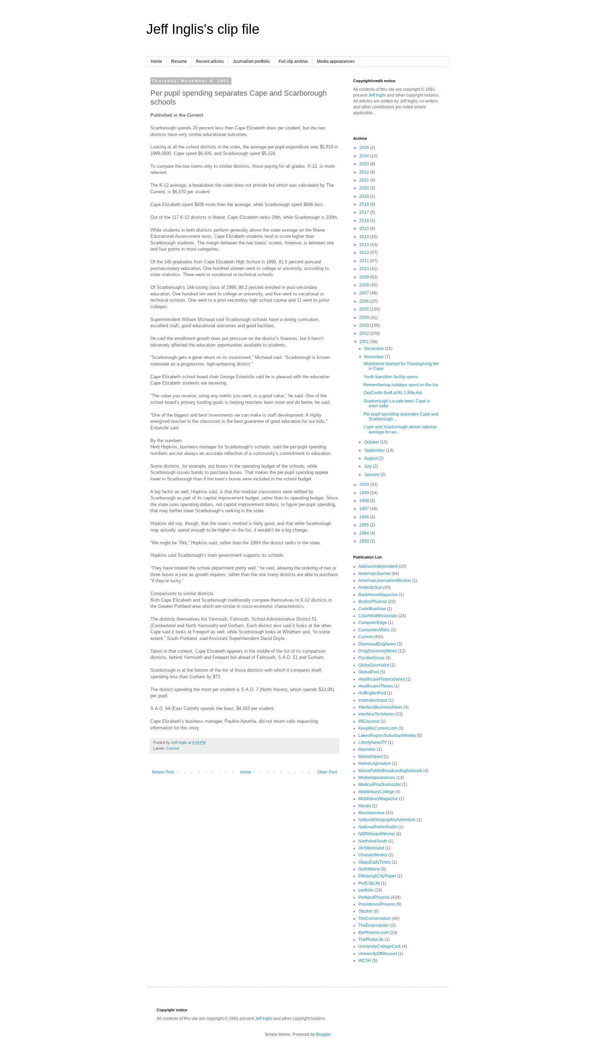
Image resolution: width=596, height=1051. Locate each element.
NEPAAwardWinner (376, 833)
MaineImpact (370, 756)
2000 (364, 484)
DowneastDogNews (377, 644)
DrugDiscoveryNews (377, 651)
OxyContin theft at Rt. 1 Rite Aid (393, 392)
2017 (364, 212)
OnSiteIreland (371, 848)
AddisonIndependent (378, 566)
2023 (364, 164)
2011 (364, 261)
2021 (364, 180)
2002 (364, 333)
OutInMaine (369, 869)
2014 (364, 236)
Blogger (323, 1034)
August (371, 458)
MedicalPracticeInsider (379, 784)
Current (172, 748)
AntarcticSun (370, 587)
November (374, 356)
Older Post (327, 772)
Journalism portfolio (251, 61)
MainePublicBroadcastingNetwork (390, 770)
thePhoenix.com (373, 932)
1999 (364, 492)
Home (156, 61)
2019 (364, 196)
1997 (364, 508)
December (374, 348)
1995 (364, 525)
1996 (364, 517)
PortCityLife (369, 883)
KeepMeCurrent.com (377, 728)
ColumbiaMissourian (377, 615)
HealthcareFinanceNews (381, 679)
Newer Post (163, 772)
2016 (364, 220)
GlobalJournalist (373, 665)
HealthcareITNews (375, 686)
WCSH (364, 960)
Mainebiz (367, 749)
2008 (364, 285)
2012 (364, 252)
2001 (364, 341)
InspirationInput (372, 700)
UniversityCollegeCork (379, 946)
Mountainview (371, 812)
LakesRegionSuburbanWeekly (387, 735)
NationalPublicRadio (377, 827)
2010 (364, 268)
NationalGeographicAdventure (387, 819)
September (375, 450)
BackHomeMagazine (378, 594)
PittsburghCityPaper (377, 876)
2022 (364, 172)
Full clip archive (293, 61)
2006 (364, 301)
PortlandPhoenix (374, 897)
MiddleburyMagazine (378, 798)
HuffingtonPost (372, 693)
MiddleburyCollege (376, 791)
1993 (364, 541)
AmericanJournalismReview (384, 580)
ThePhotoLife (371, 939)
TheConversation (374, 918)
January (372, 474)
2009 (364, 277)
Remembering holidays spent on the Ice (401, 384)
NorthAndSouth (372, 841)
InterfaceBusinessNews (380, 707)
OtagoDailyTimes (374, 862)
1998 (364, 500)
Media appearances (336, 61)
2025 (364, 147)
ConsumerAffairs (374, 629)
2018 (364, 204)
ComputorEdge (372, 622)
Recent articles (210, 61)
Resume (179, 61)
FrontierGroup (371, 657)
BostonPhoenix (372, 601)
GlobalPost (368, 672)
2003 (364, 325)
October (372, 442)
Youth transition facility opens (391, 376)
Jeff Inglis (377, 95)
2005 (364, 309)
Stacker (365, 911)
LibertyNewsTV (372, 742)
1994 (364, 533)
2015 (364, 228)
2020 (364, 188)
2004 (364, 317)
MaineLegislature (374, 763)
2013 (364, 244)
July (368, 466)
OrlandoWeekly (372, 855)
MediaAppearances (376, 777)
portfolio (366, 890)
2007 (364, 293)
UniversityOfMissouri (377, 953)
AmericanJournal (374, 573)
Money (364, 806)
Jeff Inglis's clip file (202, 29)
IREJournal (368, 721)
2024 (364, 156)
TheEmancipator (373, 925)
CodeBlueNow (372, 608)
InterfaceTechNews (376, 714)
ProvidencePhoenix (376, 904)
